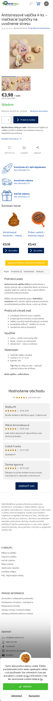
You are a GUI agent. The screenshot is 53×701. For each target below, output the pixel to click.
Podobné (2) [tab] (16, 271)
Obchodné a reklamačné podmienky (17, 598)
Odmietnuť (16, 695)
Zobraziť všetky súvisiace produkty (26, 263)
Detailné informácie (10, 138)
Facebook (10, 646)
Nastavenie (34, 695)
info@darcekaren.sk (15, 637)
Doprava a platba (8, 556)
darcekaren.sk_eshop (15, 650)
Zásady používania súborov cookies (17, 613)
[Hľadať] (31, 4)
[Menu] (46, 4)
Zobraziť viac (27, 486)
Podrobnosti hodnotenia (39, 28)
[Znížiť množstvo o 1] (11, 121)
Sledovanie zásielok (10, 568)
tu (27, 675)
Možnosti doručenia (39, 111)
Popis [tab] (6, 271)
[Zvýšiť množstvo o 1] (11, 118)
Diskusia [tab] (39, 271)
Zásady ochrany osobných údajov (16, 610)
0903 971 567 (11, 642)
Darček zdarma (8, 560)
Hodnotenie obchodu (27, 390)
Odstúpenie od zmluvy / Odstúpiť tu (17, 602)
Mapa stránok (7, 564)
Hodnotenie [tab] (29, 271)
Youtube (9, 655)
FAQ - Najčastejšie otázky (12, 575)
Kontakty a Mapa (8, 571)
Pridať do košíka (27, 119)
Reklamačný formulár (10, 606)
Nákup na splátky (8, 553)
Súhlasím (27, 686)
